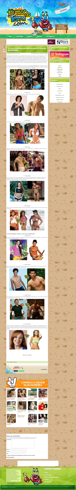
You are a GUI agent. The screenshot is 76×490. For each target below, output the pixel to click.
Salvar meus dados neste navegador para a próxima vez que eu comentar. (21, 455)
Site (7, 453)
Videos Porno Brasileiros (51, 477)
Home (10, 36)
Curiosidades (45, 53)
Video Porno (48, 475)
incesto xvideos (59, 90)
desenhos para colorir (59, 97)
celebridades (11, 362)
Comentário (9, 439)
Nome (8, 449)
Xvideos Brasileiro (60, 86)
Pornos (46, 479)
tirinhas (59, 65)
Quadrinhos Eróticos (59, 99)
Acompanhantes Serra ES (59, 95)
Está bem (71, 487)
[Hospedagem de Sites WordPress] (62, 41)
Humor (59, 74)
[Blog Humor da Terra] (29, 21)
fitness (14, 234)
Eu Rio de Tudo (59, 72)
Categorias (19, 36)
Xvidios (59, 76)
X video (46, 472)
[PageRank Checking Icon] (12, 483)
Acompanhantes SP (59, 84)
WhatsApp (21, 371)
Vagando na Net (60, 69)
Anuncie (30, 36)
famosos (15, 362)
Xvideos (59, 88)
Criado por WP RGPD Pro (12, 487)
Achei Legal (60, 67)
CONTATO (39, 36)
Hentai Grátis (60, 101)
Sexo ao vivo (47, 482)
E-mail (8, 451)
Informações (50, 36)
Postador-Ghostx (35, 53)
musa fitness (29, 58)
